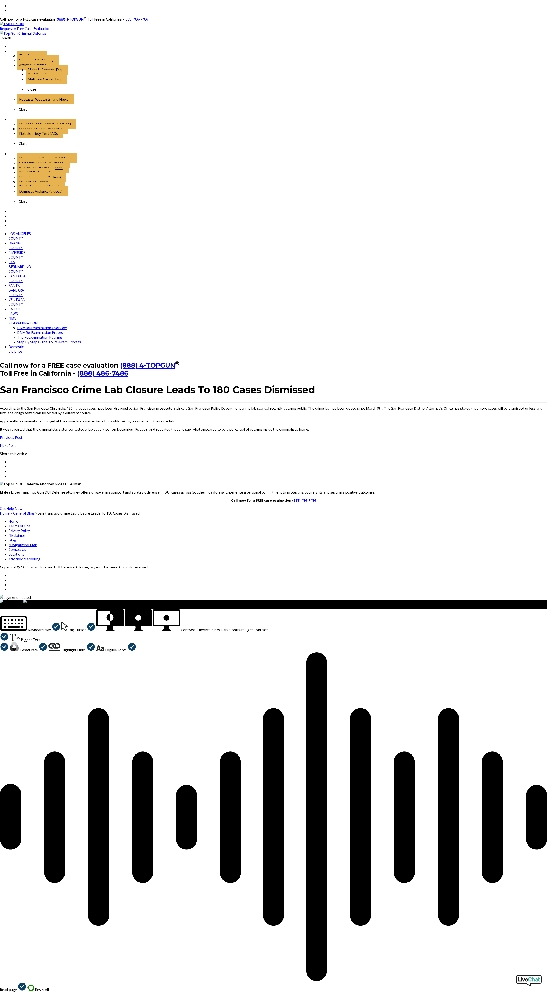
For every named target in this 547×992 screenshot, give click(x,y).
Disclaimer (17, 535)
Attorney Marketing (24, 559)
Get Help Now (11, 508)
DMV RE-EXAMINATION (23, 321)
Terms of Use (19, 526)
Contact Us (17, 549)
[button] (30, 630)
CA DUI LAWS (14, 311)
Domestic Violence (16, 349)
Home (13, 521)
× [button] (1, 607)
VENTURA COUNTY (17, 302)
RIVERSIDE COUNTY (17, 255)
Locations (16, 554)
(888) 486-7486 (136, 19)
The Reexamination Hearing (39, 337)
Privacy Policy (19, 530)
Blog (12, 540)
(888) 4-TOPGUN (70, 19)
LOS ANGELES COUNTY (20, 236)
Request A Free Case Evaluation (25, 28)
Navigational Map (23, 545)
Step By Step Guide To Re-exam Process (49, 342)
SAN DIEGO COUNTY (18, 278)
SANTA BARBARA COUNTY (16, 290)
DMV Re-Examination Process (41, 332)
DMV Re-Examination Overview (42, 328)
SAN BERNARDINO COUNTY (20, 267)
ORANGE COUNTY (16, 245)
